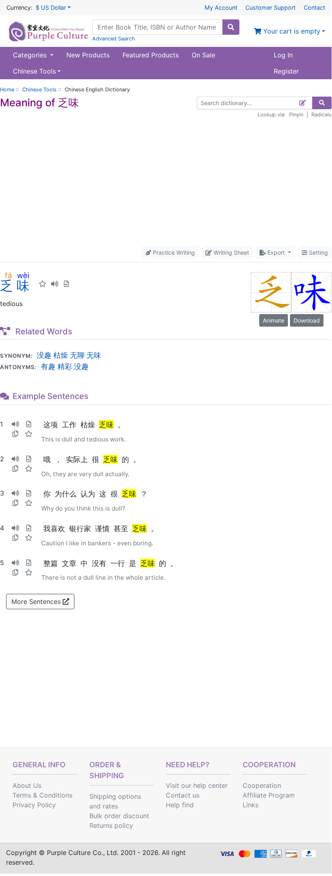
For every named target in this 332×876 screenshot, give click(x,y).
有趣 (48, 366)
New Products (88, 55)
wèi (23, 275)
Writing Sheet (230, 252)
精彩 (64, 366)
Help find (180, 805)
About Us (27, 785)
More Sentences (37, 601)
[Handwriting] (303, 103)
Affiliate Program (269, 795)
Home (7, 90)
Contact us (182, 795)
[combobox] (157, 27)
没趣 (44, 354)
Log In (283, 55)
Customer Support (270, 7)
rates (110, 806)
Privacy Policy (34, 805)
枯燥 (60, 354)
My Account (221, 7)
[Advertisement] (166, 182)
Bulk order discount (119, 816)
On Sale (203, 55)
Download (307, 320)
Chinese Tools (39, 90)
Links (250, 805)
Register (286, 71)
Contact (314, 7)
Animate (273, 320)
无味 (94, 354)
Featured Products (151, 55)
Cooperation (262, 785)
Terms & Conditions (42, 795)
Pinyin (296, 115)
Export (276, 252)
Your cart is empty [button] (290, 31)
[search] (230, 27)
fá (8, 275)
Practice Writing (173, 252)
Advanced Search (113, 39)
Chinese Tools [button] (34, 71)
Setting (317, 252)
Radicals (321, 115)
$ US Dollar (51, 7)
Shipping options (115, 796)
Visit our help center (197, 785)
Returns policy (111, 825)
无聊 (77, 354)
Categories (31, 55)
